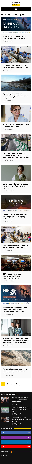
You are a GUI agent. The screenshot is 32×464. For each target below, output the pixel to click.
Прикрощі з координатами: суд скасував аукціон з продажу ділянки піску (15, 371)
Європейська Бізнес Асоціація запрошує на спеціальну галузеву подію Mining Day (15, 310)
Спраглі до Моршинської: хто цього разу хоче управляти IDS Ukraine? (21, 409)
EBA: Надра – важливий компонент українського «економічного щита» (12, 276)
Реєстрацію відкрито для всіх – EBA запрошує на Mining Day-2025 (15, 217)
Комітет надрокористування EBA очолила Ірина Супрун (16, 126)
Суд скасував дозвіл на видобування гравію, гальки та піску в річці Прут (15, 96)
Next (17, 384)
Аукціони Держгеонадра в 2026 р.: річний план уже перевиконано (20, 399)
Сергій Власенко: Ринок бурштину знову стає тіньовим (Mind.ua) (21, 419)
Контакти (4, 455)
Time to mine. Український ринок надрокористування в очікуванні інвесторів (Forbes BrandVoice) (15, 340)
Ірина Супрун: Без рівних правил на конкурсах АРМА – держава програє (15, 186)
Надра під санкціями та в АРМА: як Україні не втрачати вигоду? (15, 246)
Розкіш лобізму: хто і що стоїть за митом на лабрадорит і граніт (16, 66)
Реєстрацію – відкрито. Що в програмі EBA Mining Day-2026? (15, 37)
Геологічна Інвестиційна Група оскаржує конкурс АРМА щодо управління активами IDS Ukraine (16, 155)
